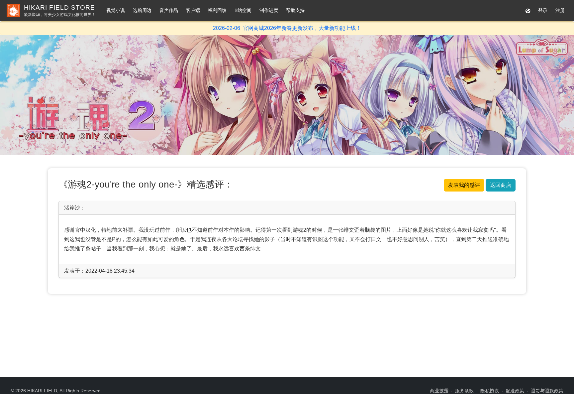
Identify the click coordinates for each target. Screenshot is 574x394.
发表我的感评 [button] (464, 185)
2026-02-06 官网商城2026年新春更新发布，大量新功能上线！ (287, 28)
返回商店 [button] (500, 185)
